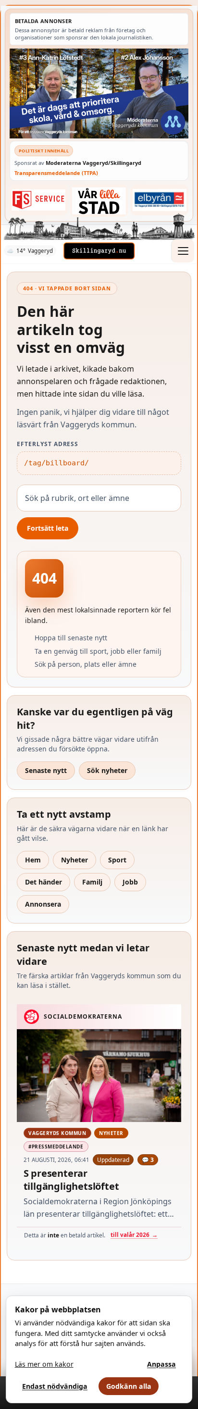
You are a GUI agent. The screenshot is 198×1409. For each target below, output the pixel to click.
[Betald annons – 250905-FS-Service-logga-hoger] (38, 200)
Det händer (43, 881)
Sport (117, 859)
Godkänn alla (128, 1386)
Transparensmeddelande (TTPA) (56, 172)
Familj (92, 881)
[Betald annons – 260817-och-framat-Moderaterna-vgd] (99, 93)
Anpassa (161, 1364)
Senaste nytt (46, 770)
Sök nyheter (107, 770)
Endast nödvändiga (54, 1386)
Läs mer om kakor (44, 1364)
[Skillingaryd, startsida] (99, 251)
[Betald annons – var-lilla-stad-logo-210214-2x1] (99, 201)
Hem (33, 859)
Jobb (130, 881)
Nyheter (74, 859)
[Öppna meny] (182, 250)
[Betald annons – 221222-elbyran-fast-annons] (159, 200)
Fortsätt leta (47, 528)
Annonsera (43, 904)
